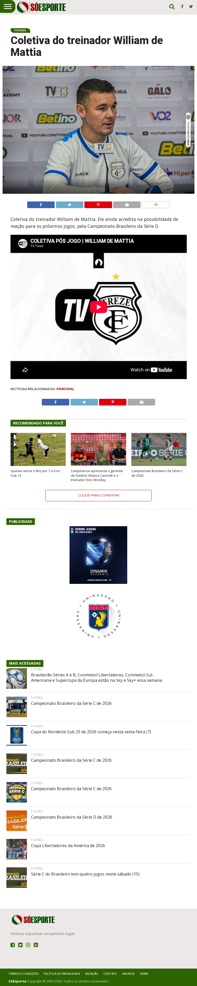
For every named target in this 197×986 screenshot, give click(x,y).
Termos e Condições (23, 973)
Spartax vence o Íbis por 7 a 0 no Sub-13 (35, 473)
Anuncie (128, 973)
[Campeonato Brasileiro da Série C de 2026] (158, 464)
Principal (65, 389)
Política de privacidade (62, 973)
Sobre (144, 973)
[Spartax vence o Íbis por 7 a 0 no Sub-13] (38, 464)
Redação (91, 973)
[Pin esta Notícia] (98, 203)
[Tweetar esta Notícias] (69, 203)
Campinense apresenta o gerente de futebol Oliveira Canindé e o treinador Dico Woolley (97, 475)
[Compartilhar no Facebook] (41, 203)
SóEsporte (17, 981)
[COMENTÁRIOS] (156, 203)
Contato (110, 973)
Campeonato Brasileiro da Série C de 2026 (157, 473)
